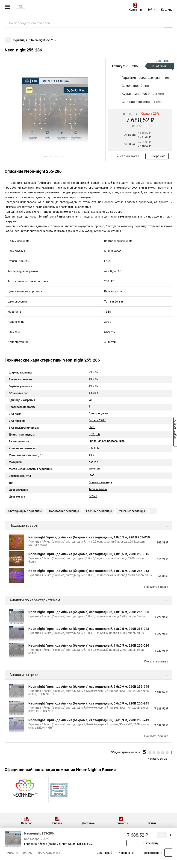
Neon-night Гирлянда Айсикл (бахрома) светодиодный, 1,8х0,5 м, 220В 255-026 (88, 645)
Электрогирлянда (100, 482)
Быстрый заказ (127, 156)
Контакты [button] (135, 9)
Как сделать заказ (48, 853)
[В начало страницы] (168, 853)
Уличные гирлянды (132, 511)
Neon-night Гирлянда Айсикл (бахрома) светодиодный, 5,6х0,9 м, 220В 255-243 (88, 720)
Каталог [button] (26, 823)
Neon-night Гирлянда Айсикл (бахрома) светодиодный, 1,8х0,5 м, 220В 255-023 (88, 629)
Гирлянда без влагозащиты (107, 441)
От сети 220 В (97, 420)
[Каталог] (7, 7)
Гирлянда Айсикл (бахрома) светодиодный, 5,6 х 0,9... (59, 844)
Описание (12, 853)
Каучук (93, 461)
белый (93, 496)
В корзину (157, 156)
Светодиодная (98, 413)
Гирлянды (20, 40)
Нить (92, 427)
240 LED (94, 448)
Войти (151, 9)
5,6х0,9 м (94, 434)
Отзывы (27, 853)
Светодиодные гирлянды (25, 511)
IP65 (91, 475)
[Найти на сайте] (168, 23)
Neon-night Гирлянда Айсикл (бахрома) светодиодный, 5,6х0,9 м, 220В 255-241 (88, 703)
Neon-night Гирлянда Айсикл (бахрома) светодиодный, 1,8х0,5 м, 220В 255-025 (88, 612)
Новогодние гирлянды (64, 511)
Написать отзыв (157, 758)
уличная (94, 468)
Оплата (57, 823)
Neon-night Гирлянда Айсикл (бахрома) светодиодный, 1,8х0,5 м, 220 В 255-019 (89, 537)
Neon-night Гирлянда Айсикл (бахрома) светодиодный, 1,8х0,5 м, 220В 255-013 (88, 571)
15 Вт (92, 454)
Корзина (166, 9)
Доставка (88, 823)
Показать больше (156, 586)
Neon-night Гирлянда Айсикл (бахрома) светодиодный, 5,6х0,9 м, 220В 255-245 (88, 686)
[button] (45, 156)
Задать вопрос (175, 430)
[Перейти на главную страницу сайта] (34, 7)
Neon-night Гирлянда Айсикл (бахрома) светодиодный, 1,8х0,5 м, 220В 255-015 (88, 554)
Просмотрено (150, 852)
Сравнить (103, 852)
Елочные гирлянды (99, 511)
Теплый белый (98, 489)
